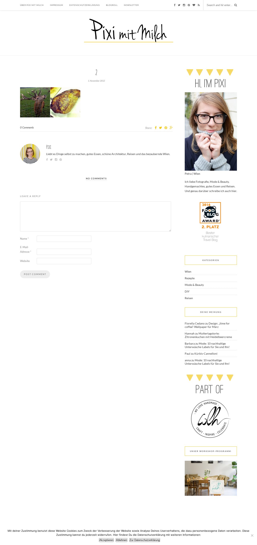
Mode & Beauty (194, 284)
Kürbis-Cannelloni (205, 353)
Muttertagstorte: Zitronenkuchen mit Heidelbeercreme (208, 335)
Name (24, 238)
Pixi (48, 147)
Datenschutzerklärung (84, 5)
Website (25, 261)
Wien (188, 271)
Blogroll (112, 5)
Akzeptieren (106, 540)
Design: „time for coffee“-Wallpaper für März (207, 325)
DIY (187, 291)
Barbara (190, 343)
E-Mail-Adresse (25, 249)
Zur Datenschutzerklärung (145, 540)
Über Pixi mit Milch (32, 5)
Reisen (189, 298)
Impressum (56, 5)
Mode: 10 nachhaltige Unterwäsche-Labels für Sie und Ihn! (207, 345)
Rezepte (190, 278)
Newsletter (131, 5)
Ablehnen (121, 540)
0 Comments (27, 127)
